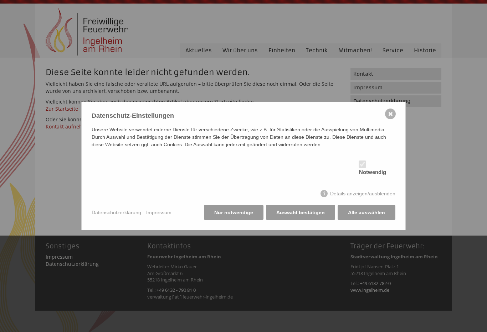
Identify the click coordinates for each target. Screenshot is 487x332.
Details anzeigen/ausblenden (362, 193)
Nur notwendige (233, 212)
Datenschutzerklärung (116, 212)
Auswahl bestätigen (300, 212)
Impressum (158, 212)
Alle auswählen (366, 212)
